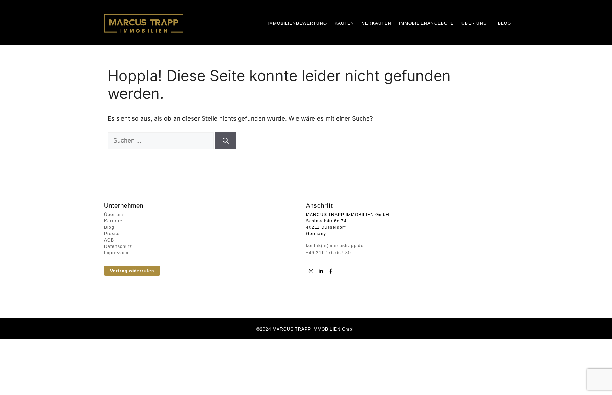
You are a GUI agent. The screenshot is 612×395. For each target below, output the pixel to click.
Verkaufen (376, 23)
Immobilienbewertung (297, 23)
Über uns (474, 23)
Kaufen (344, 23)
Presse (112, 233)
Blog (504, 23)
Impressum (116, 252)
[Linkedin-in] (321, 271)
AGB (109, 240)
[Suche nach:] (161, 140)
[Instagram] (311, 271)
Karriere (113, 221)
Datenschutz (118, 246)
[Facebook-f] (331, 271)
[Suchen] (225, 140)
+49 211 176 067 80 (328, 252)
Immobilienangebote (426, 23)
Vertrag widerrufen (132, 270)
